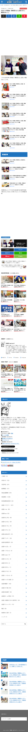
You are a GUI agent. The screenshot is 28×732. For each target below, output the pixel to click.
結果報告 (5, 488)
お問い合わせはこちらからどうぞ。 (11, 443)
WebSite (4, 357)
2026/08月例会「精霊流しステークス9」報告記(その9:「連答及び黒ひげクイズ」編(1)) (18, 675)
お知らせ (5, 480)
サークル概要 (5, 435)
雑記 (4, 608)
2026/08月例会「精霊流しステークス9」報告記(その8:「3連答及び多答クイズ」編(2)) (17, 683)
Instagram (23, 357)
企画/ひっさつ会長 (7, 579)
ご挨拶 (4, 476)
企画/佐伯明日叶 (7, 542)
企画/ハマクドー (7, 505)
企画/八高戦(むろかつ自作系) (10, 600)
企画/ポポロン (6, 567)
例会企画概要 (6, 492)
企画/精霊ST (6, 583)
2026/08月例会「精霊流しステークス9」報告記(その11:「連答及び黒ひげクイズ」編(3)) (17, 700)
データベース (5, 440)
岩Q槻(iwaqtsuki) (10, 343)
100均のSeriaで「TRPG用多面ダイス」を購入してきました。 (18, 665)
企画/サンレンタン (7, 604)
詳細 (12, 433)
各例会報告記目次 (6, 237)
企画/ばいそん (6, 525)
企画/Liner (5, 509)
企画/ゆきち (5, 563)
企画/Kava (5, 513)
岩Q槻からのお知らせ (7, 438)
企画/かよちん (6, 521)
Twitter (10, 357)
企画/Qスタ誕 (6, 587)
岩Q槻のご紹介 (6, 612)
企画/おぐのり (6, 571)
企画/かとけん (6, 559)
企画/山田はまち (7, 534)
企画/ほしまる (6, 517)
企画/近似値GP (6, 592)
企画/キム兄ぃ (6, 546)
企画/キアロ (6, 530)
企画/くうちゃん (6, 550)
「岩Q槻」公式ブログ (13, 730)
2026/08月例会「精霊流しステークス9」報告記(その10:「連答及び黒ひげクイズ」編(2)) (17, 691)
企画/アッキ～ (6, 538)
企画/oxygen (5, 554)
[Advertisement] (14, 36)
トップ (4, 616)
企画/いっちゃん (6, 575)
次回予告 (5, 484)
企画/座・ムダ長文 (7, 596)
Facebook (16, 357)
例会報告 (6, 496)
